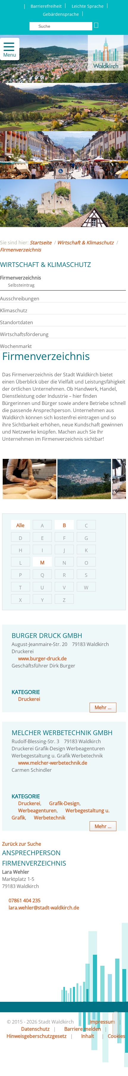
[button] (6, 47)
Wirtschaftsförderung (24, 334)
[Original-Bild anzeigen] (29, 497)
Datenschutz (35, 1029)
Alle (20, 525)
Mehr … (103, 707)
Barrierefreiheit (46, 6)
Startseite (40, 242)
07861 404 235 (24, 900)
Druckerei (29, 699)
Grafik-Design (64, 803)
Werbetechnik (49, 817)
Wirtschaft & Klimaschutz (85, 242)
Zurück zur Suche (21, 844)
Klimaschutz (13, 310)
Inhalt (87, 1036)
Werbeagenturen (37, 810)
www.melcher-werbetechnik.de (52, 763)
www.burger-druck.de (42, 658)
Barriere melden (82, 1029)
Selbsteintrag (21, 285)
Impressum (102, 1021)
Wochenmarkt (16, 346)
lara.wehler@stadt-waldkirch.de (44, 907)
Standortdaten (16, 322)
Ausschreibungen (19, 298)
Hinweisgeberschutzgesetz (37, 1036)
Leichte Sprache (88, 6)
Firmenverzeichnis (20, 249)
